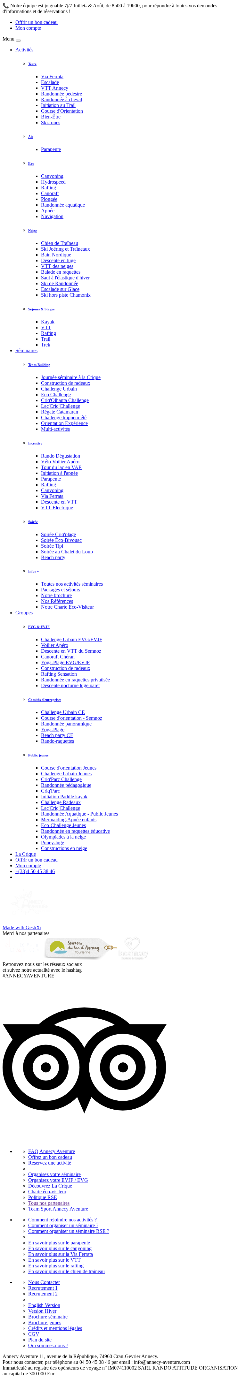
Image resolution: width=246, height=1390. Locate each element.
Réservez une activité (49, 1163)
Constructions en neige (64, 848)
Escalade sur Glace (60, 289)
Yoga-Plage (52, 729)
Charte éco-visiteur (47, 1191)
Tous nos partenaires (49, 1203)
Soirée (33, 522)
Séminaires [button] (26, 350)
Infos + (33, 571)
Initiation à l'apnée (59, 473)
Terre (32, 64)
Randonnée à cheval (61, 99)
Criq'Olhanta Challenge (65, 400)
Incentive (35, 443)
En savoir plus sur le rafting (56, 1265)
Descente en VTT (59, 502)
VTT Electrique (57, 507)
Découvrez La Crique (50, 1186)
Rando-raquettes (57, 741)
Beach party (53, 557)
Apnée (47, 210)
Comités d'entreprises (44, 700)
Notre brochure (56, 595)
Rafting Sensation (59, 674)
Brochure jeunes (44, 1322)
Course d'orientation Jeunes (68, 768)
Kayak (47, 321)
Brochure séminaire (48, 1316)
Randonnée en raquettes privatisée (75, 679)
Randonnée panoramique (66, 723)
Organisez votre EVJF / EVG (58, 1180)
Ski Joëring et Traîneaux (65, 249)
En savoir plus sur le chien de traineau (66, 1271)
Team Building (39, 365)
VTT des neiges (57, 266)
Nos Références (57, 601)
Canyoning (52, 176)
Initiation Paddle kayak (64, 796)
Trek (45, 344)
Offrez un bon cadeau (50, 1157)
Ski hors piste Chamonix (66, 295)
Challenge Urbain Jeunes (66, 773)
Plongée (49, 199)
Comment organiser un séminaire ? (63, 1225)
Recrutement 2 (43, 1293)
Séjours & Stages (41, 309)
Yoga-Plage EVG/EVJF (65, 662)
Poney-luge (52, 842)
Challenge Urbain (59, 388)
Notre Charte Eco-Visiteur (67, 607)
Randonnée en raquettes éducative (75, 831)
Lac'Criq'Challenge (60, 406)
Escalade (50, 82)
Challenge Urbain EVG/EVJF (71, 639)
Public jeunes (38, 755)
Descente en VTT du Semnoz (71, 651)
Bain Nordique (56, 254)
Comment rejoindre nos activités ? (62, 1219)
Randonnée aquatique (63, 205)
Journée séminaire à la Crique (71, 377)
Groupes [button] (24, 612)
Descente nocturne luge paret (70, 685)
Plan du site (40, 1339)
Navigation (52, 216)
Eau (31, 163)
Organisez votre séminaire (54, 1174)
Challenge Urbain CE (63, 712)
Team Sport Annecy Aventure (58, 1209)
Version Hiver (42, 1311)
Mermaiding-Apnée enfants (68, 819)
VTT (46, 327)
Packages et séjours (60, 589)
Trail (45, 339)
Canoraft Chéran (58, 656)
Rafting (48, 187)
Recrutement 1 (43, 1288)
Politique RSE (42, 1197)
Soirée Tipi (52, 546)
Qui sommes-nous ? (48, 1345)
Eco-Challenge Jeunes (63, 825)
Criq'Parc (50, 791)
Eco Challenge (56, 394)
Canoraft (50, 193)
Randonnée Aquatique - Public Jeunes (79, 814)
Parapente (51, 149)
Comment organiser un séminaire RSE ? (68, 1231)
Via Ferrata (52, 76)
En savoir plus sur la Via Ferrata (60, 1254)
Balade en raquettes (60, 272)
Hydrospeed (53, 182)
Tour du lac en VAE (61, 467)
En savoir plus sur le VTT (54, 1260)
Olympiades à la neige (63, 836)
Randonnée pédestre (61, 93)
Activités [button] (24, 49)
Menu (8, 39)
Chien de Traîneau (59, 243)
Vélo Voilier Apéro (60, 461)
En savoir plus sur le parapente (59, 1242)
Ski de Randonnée (59, 283)
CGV (33, 1334)
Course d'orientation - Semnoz (71, 718)
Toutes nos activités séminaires (72, 584)
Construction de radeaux (65, 383)
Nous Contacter (44, 1282)
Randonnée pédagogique (66, 785)
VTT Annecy (54, 88)
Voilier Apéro (54, 645)
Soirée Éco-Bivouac (61, 540)
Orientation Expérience (64, 423)
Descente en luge (58, 260)
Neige (32, 230)
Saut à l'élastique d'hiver (65, 277)
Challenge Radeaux (61, 802)
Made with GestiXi (22, 927)
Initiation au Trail (58, 105)
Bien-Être (51, 116)
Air (30, 137)
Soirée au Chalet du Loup (67, 551)
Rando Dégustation (60, 456)
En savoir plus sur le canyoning (60, 1248)
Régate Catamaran (59, 411)
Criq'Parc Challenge (61, 779)
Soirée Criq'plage (58, 534)
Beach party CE (57, 735)
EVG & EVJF (39, 627)
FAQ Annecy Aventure (51, 1151)
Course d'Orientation (62, 111)
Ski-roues (50, 122)
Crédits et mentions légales (55, 1328)
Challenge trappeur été (63, 417)
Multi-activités (55, 429)
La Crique (25, 854)
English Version (44, 1305)
